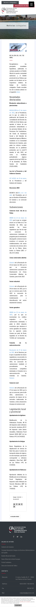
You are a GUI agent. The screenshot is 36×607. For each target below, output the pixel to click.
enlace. (18, 92)
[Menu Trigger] (31, 4)
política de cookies (25, 602)
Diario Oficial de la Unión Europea (11, 559)
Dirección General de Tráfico (9, 565)
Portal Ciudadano (6, 562)
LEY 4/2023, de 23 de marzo (18, 178)
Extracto (12, 262)
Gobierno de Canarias (8, 547)
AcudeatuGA (16, 499)
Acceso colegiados (10, 2)
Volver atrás (15, 516)
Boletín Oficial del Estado (8, 556)
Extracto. (12, 378)
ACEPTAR (18, 605)
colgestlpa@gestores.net (27, 593)
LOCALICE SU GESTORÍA (24, 5)
